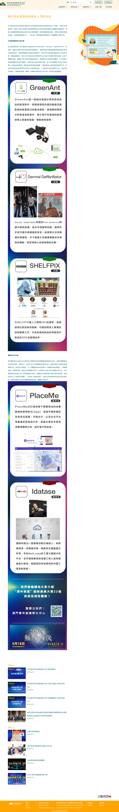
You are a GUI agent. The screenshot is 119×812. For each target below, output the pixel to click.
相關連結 (101, 803)
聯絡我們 (108, 2)
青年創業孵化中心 (15, 804)
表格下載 (98, 7)
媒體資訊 (86, 7)
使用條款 (90, 803)
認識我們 (62, 7)
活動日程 (98, 2)
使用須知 (101, 805)
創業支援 (74, 7)
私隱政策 (90, 805)
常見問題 (109, 7)
